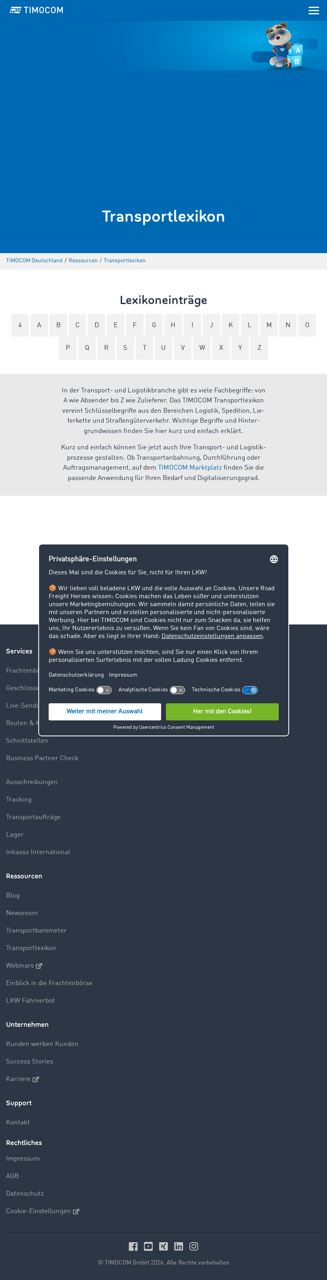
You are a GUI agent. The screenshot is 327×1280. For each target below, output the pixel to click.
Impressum (23, 1158)
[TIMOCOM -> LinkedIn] (179, 1246)
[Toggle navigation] (314, 10)
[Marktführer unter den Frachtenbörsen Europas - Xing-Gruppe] (164, 1246)
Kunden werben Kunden (42, 1044)
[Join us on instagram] (193, 1246)
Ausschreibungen (32, 782)
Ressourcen (24, 876)
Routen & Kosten (31, 723)
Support (19, 1103)
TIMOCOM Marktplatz (190, 467)
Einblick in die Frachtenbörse (49, 983)
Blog (13, 895)
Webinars (20, 965)
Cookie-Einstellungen (38, 1211)
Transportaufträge (33, 817)
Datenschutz (25, 1193)
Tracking (19, 799)
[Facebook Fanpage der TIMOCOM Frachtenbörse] (134, 1246)
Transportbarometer (36, 930)
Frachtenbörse (28, 670)
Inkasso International (38, 852)
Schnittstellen (27, 741)
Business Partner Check (42, 758)
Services (19, 651)
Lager (15, 834)
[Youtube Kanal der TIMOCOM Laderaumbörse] (149, 1246)
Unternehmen (27, 1024)
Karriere (18, 1079)
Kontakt (18, 1122)
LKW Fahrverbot (30, 1000)
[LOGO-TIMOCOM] (36, 10)
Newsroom (22, 913)
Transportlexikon (31, 948)
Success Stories (29, 1061)
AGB (12, 1176)
